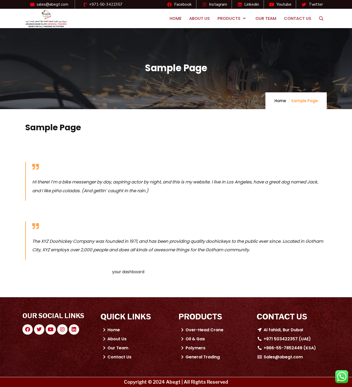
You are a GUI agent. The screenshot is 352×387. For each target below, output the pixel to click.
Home (280, 100)
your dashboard (128, 272)
